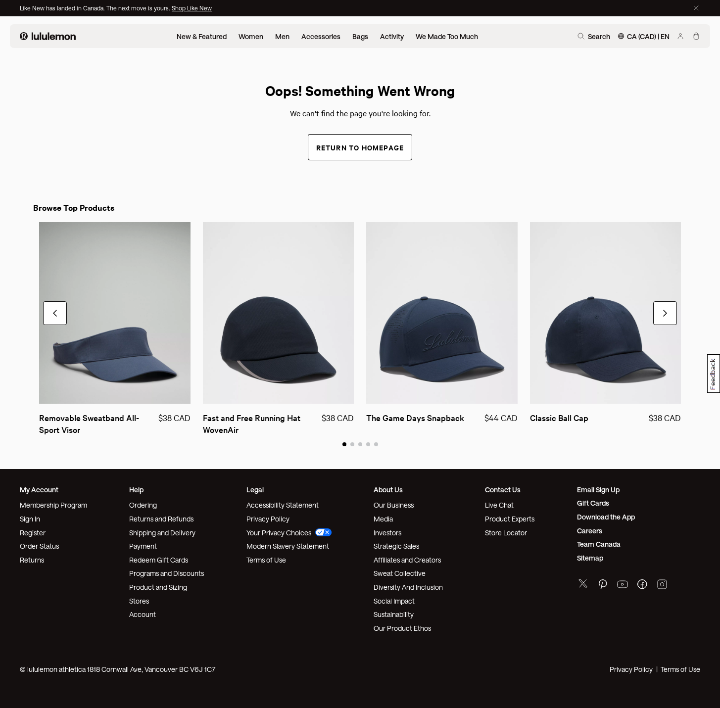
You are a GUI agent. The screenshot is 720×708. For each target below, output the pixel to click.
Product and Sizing (158, 587)
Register (33, 532)
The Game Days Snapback (415, 417)
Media (383, 519)
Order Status (39, 546)
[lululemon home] (48, 36)
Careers (589, 530)
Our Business (394, 505)
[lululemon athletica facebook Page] (642, 585)
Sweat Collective (400, 573)
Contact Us (503, 489)
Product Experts (509, 519)
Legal (255, 489)
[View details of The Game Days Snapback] (442, 313)
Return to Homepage (360, 147)
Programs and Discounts (166, 573)
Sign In (30, 519)
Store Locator (506, 532)
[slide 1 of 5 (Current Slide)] (344, 444)
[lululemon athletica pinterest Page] (603, 585)
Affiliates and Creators (407, 560)
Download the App (606, 517)
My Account (39, 489)
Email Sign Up (598, 489)
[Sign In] (680, 36)
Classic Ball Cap (559, 417)
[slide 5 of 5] (376, 444)
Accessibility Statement (282, 505)
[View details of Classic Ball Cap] (605, 313)
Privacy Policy (267, 519)
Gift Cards (593, 503)
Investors (387, 532)
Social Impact (394, 601)
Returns (32, 560)
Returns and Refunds (161, 519)
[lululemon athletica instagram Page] (662, 585)
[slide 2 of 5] (352, 444)
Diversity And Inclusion (408, 587)
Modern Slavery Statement (287, 546)
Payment (143, 546)
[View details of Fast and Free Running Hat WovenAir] (278, 313)
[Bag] (696, 36)
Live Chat (499, 505)
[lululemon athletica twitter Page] (583, 584)
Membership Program (53, 505)
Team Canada (599, 544)
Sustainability (394, 614)
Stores (139, 601)
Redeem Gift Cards (158, 560)
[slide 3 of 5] (360, 444)
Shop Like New (192, 7)
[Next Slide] (665, 313)
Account (142, 614)
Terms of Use (266, 560)
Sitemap (590, 558)
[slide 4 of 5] (368, 444)
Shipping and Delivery (162, 532)
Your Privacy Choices (278, 532)
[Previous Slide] (55, 313)
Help (136, 489)
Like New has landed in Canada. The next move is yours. (96, 7)
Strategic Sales (396, 546)
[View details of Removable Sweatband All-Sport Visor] (115, 313)
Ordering (143, 505)
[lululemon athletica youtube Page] (622, 585)
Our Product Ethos (402, 628)
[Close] (696, 8)
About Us (388, 489)
